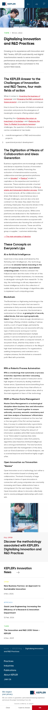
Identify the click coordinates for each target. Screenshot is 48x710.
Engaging (21, 99)
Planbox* (24, 178)
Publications (10, 670)
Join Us (7, 679)
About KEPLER (11, 674)
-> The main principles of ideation (17, 236)
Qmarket (14, 178)
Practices (8, 661)
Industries (9, 665)
